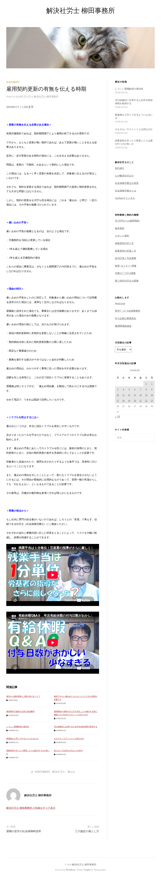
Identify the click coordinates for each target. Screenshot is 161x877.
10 (118, 394)
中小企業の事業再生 (125, 318)
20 (135, 400)
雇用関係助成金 (123, 325)
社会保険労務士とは (125, 190)
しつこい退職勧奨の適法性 (17, 726)
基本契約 (119, 228)
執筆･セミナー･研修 (125, 265)
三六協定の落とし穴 (87, 831)
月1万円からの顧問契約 (127, 220)
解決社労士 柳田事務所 (80, 10)
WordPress (70, 869)
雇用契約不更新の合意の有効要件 (20, 711)
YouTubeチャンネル (125, 198)
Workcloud (120, 303)
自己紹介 (119, 168)
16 (152, 394)
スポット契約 (122, 235)
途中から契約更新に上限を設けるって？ (23, 696)
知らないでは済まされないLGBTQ (68, 750)
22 (146, 400)
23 (152, 400)
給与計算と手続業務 (125, 258)
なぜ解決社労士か (124, 175)
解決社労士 (58, 771)
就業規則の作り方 (124, 243)
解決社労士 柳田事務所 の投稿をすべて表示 (30, 807)
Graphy (87, 869)
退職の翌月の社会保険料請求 (23, 831)
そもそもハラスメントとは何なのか (69, 738)
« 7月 (117, 416)
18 (123, 400)
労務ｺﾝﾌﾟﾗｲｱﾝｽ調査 (125, 273)
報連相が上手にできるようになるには (22, 738)
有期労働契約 (12, 81)
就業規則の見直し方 (125, 250)
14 (140, 394)
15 (146, 394)
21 (140, 400)
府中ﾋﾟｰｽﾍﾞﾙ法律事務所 (127, 310)
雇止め (71, 771)
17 (118, 400)
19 (129, 400)
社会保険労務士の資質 (127, 183)
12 (129, 394)
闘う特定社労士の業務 (127, 280)
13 (135, 394)
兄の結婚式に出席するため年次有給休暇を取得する (75, 726)
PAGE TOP (155, 848)
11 (123, 394)
